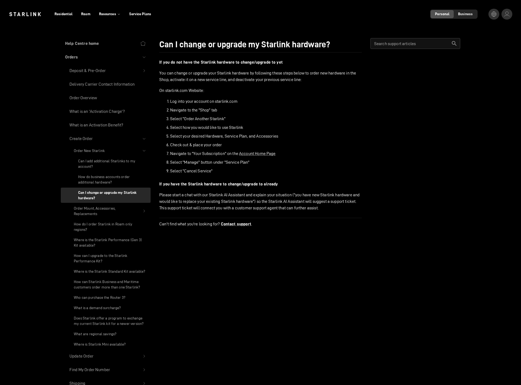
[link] (25, 14)
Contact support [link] (236, 224)
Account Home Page (257, 153)
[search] (454, 43)
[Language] (493, 14)
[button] (106, 57)
